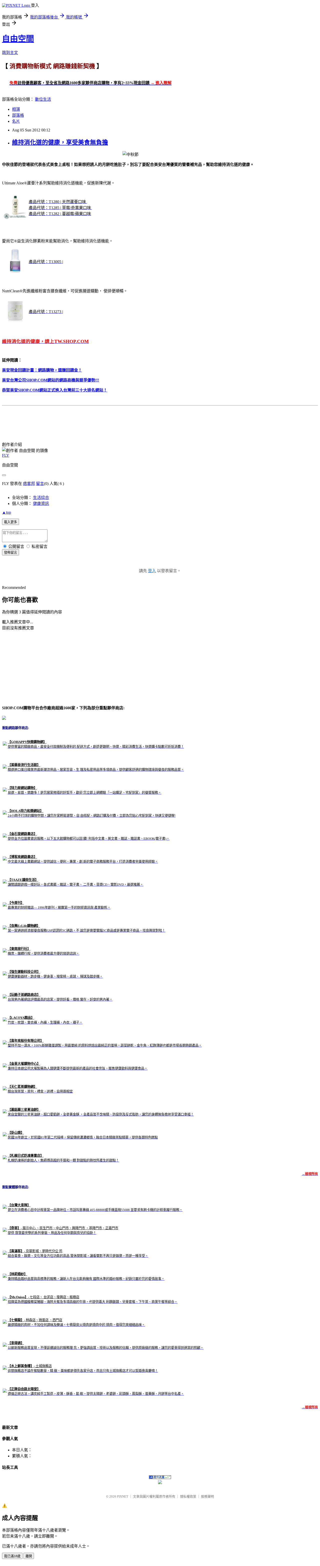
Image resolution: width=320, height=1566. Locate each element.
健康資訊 (41, 503)
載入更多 (10, 522)
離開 (29, 1556)
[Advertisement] (93, 419)
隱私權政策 (188, 1496)
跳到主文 (10, 52)
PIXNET (122, 1496)
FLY (5, 455)
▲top (6, 512)
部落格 (18, 115)
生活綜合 (41, 497)
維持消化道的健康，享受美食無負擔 (60, 142)
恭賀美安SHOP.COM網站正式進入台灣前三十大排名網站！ (54, 390)
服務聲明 (207, 1496)
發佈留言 (10, 552)
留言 (40, 483)
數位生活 (43, 99)
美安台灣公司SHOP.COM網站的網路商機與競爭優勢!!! (50, 380)
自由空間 (18, 38)
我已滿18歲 (12, 1556)
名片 (16, 121)
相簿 (16, 109)
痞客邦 (29, 483)
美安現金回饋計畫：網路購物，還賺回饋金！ (42, 370)
